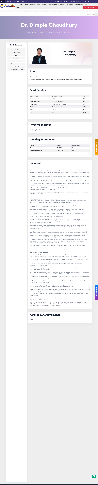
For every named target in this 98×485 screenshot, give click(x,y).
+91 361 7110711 (67, 1)
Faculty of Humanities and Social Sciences (42, 32)
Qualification (16, 58)
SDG (27, 1)
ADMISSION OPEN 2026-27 (90, 7)
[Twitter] (85, 1)
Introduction (16, 52)
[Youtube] (93, 1)
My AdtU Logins (92, 11)
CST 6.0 (22, 1)
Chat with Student (96, 292)
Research (16, 66)
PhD (7, 1)
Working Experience (16, 63)
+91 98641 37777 (60, 1)
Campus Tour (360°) (96, 147)
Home (28, 32)
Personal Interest (16, 61)
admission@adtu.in (77, 1)
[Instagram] (90, 1)
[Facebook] (83, 1)
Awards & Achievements (16, 69)
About (16, 55)
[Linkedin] (88, 1)
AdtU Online (16, 1)
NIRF (11, 1)
